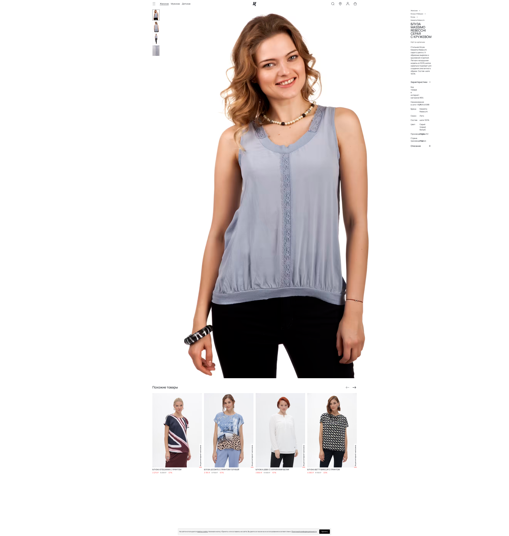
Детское (186, 3)
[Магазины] (340, 4)
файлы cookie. (202, 531)
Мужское (175, 3)
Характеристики (419, 82)
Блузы (413, 17)
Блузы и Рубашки (417, 14)
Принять (324, 531)
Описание (416, 145)
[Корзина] (355, 4)
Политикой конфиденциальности (304, 531)
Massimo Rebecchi (417, 20)
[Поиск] (332, 4)
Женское (164, 3)
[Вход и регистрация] (347, 4)
